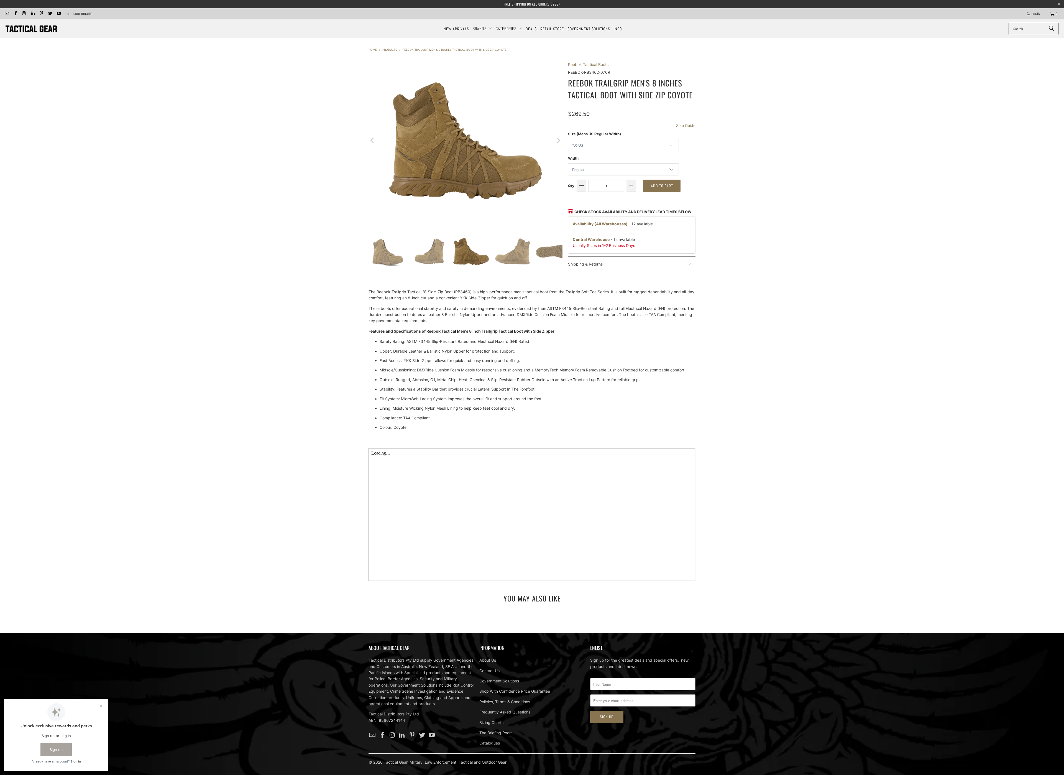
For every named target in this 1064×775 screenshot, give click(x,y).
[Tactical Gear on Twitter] (49, 14)
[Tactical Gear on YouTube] (58, 14)
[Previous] (372, 140)
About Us (487, 660)
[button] (482, 28)
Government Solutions (499, 681)
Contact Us (489, 670)
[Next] (558, 140)
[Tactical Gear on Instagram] (24, 14)
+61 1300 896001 (79, 14)
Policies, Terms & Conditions (504, 701)
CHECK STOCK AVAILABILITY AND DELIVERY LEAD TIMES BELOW (632, 212)
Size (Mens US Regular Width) (594, 134)
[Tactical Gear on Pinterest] (41, 14)
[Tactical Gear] (31, 29)
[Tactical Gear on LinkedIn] (32, 14)
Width (573, 158)
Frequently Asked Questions (504, 712)
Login (1036, 14)
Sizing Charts (491, 722)
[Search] (1051, 29)
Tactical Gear (395, 762)
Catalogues (489, 743)
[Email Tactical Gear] (6, 14)
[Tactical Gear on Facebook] (15, 14)
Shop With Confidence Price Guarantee (514, 691)
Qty (571, 185)
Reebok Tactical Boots (588, 64)
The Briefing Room (496, 732)
